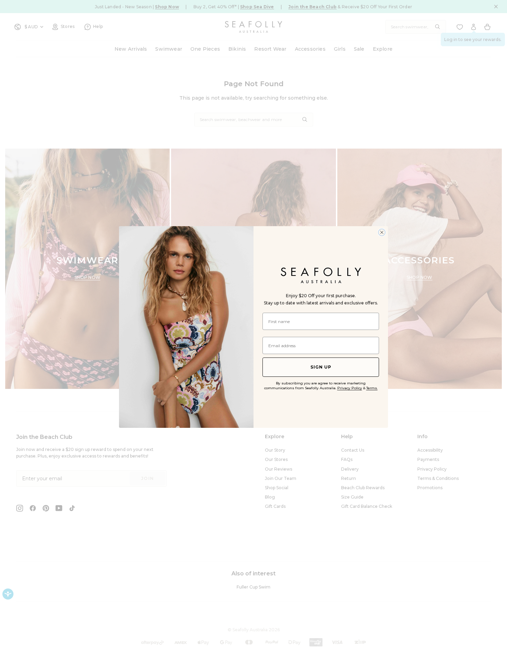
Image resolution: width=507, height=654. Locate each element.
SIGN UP (320, 367)
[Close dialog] (381, 232)
